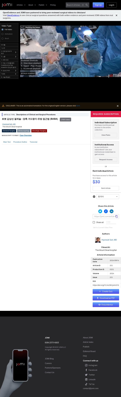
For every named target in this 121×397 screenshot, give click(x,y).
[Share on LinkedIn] (111, 211)
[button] (70, 51)
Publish (41, 5)
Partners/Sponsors (52, 368)
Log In (111, 5)
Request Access (105, 159)
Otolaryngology (23, 131)
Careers (48, 363)
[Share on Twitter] (100, 211)
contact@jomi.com (90, 388)
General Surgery (9, 131)
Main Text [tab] (7, 142)
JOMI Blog (49, 359)
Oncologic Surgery (39, 131)
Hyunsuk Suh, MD (109, 240)
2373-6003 (54, 342)
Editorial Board (89, 351)
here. (78, 106)
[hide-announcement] (117, 15)
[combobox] (75, 5)
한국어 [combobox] (101, 196)
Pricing (53, 5)
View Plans (106, 135)
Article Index (88, 342)
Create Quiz (107, 291)
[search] (86, 5)
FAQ (85, 356)
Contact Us (49, 372)
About (30, 5)
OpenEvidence (13, 15)
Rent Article (105, 188)
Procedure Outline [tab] (20, 142)
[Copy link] (117, 216)
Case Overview (26, 135)
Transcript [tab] (33, 142)
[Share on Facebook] (106, 211)
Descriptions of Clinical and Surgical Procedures (36, 114)
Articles (20, 5)
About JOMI (88, 338)
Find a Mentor (107, 304)
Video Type (6, 26)
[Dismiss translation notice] (117, 106)
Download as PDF (107, 298)
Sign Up (98, 5)
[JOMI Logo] (7, 5)
